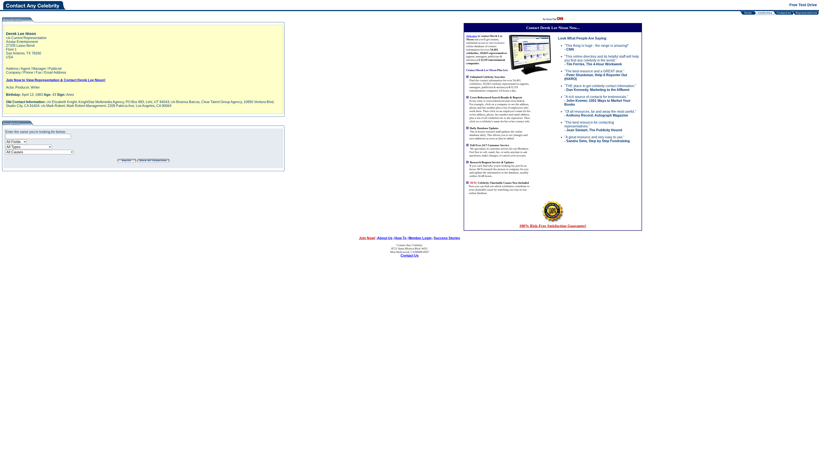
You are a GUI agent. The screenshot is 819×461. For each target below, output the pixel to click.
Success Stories (447, 238)
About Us (384, 238)
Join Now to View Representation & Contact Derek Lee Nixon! (55, 80)
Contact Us (410, 255)
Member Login (420, 238)
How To (400, 238)
